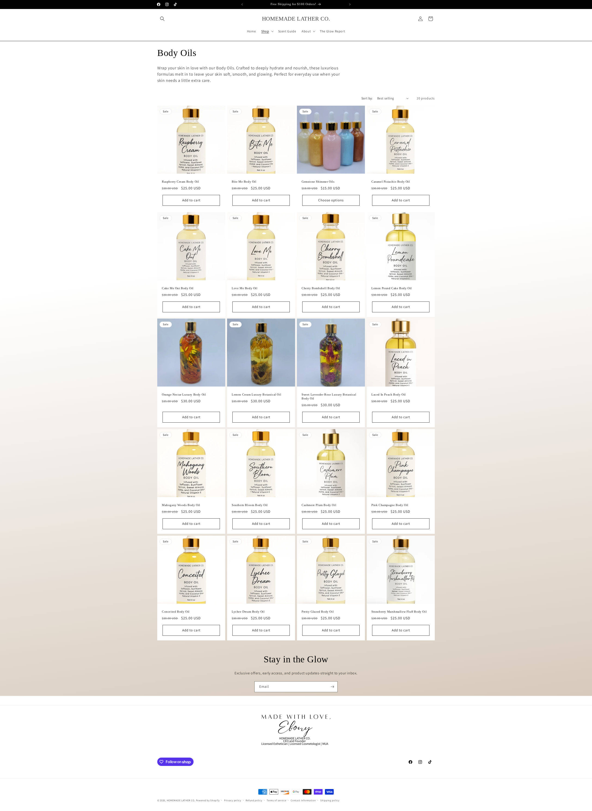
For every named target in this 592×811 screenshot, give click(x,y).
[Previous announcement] (242, 4)
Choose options (331, 200)
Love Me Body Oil (245, 288)
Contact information (303, 800)
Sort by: (367, 98)
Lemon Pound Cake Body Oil (391, 288)
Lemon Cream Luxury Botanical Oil (256, 394)
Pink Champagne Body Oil (389, 505)
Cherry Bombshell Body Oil (321, 288)
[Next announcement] (350, 4)
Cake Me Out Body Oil (178, 288)
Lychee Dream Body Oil (248, 611)
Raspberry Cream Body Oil (180, 181)
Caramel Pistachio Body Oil (390, 181)
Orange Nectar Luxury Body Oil (184, 394)
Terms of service (276, 800)
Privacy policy (232, 800)
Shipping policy (329, 800)
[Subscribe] (332, 686)
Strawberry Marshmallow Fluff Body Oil (399, 611)
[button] (162, 19)
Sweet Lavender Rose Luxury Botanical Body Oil (329, 396)
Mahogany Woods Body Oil (181, 505)
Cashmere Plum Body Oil (319, 505)
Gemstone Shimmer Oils (318, 181)
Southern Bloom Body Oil (250, 505)
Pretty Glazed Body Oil (318, 611)
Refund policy (254, 800)
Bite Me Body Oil (244, 181)
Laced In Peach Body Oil (388, 394)
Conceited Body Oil (176, 611)
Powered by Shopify (208, 800)
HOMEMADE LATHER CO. (181, 800)
